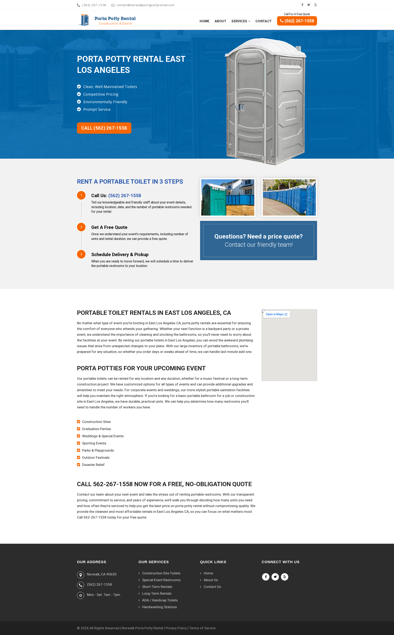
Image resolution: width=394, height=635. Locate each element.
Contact (263, 21)
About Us (211, 580)
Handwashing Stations (159, 607)
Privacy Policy (176, 628)
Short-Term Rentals (157, 587)
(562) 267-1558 (94, 5)
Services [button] (239, 21)
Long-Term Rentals (157, 593)
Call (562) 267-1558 (104, 128)
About (220, 21)
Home (205, 21)
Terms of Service (202, 628)
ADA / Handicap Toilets (160, 600)
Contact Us (212, 587)
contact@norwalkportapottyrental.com (145, 5)
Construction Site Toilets (161, 573)
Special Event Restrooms (161, 580)
